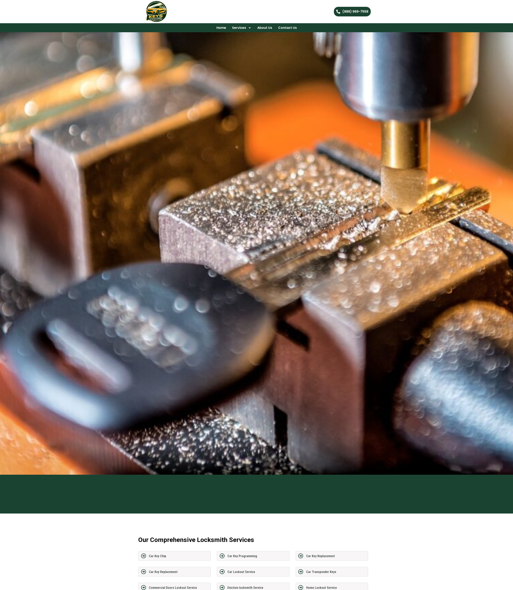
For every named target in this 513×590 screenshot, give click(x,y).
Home (221, 27)
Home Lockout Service (321, 588)
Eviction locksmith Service (245, 588)
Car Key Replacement (320, 556)
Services (239, 27)
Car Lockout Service (241, 572)
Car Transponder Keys (321, 572)
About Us (264, 27)
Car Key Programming (242, 556)
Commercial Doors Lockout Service (173, 588)
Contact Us (287, 27)
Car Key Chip (157, 556)
